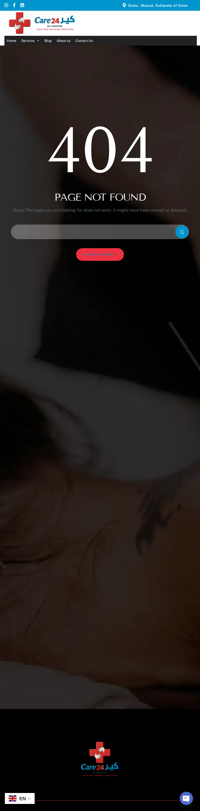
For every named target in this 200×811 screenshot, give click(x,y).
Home (11, 41)
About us (63, 41)
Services (28, 41)
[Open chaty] (186, 798)
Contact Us (84, 41)
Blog (48, 41)
